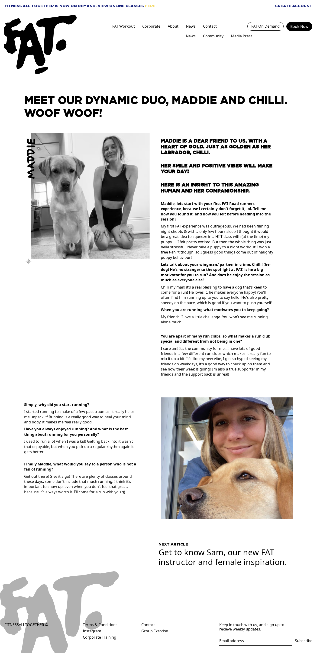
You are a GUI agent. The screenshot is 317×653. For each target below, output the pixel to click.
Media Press (241, 36)
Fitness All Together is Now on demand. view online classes (81, 6)
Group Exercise (154, 631)
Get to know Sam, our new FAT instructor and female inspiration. (222, 554)
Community (213, 36)
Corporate (151, 26)
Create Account (293, 6)
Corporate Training (99, 637)
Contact (210, 26)
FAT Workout (123, 26)
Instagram (92, 631)
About (173, 26)
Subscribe (303, 641)
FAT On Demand (265, 26)
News (191, 26)
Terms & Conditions (100, 624)
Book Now (299, 26)
